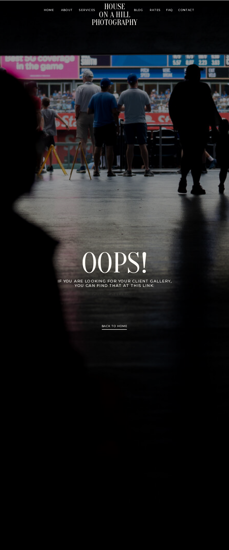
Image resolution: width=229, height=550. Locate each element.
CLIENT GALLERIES (114, 295)
